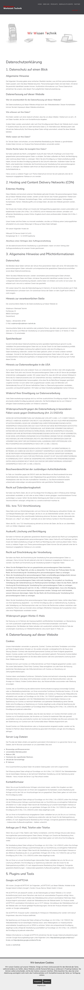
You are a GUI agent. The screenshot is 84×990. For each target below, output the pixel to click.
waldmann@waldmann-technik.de (23, 323)
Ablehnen (47, 981)
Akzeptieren (37, 981)
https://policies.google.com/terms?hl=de (27, 940)
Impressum (41, 985)
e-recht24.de (15, 945)
